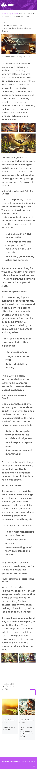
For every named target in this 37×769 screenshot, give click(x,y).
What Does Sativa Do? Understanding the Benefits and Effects (26, 731)
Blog (9, 14)
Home (3, 14)
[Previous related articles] (26, 692)
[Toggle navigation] (34, 4)
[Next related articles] (33, 692)
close (32, 376)
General (15, 14)
